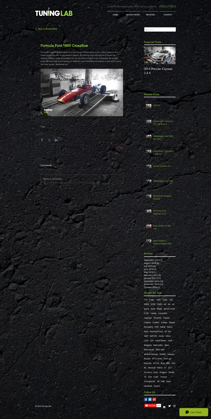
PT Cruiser (157, 358)
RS (145, 367)
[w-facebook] (164, 407)
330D (146, 304)
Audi (153, 308)
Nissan (147, 358)
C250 (146, 313)
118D (151, 299)
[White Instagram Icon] (174, 405)
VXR (163, 381)
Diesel (172, 322)
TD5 (150, 376)
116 (145, 299)
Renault (152, 367)
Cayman (148, 317)
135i (171, 299)
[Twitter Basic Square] (150, 399)
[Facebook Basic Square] (145, 399)
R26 (163, 363)
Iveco (168, 336)
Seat (156, 372)
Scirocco (148, 372)
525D (153, 304)
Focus (169, 326)
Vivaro (157, 386)
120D (158, 299)
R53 (173, 363)
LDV (152, 340)
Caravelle (162, 313)
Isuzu (161, 336)
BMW (159, 308)
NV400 (163, 354)
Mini (167, 345)
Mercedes (158, 345)
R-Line (156, 363)
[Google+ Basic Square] (154, 399)
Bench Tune (169, 308)
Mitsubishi (149, 349)
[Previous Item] (148, 55)
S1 (165, 367)
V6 (158, 381)
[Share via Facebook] (42, 140)
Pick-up (167, 358)
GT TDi (167, 331)
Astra (146, 308)
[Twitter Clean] (169, 405)
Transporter (149, 381)
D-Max (164, 322)
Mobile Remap (151, 354)
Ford (42, 131)
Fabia (162, 326)
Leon (170, 340)
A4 (169, 304)
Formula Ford (49, 131)
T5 (145, 376)
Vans (168, 381)
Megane (148, 345)
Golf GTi (153, 336)
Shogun (163, 372)
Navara (171, 354)
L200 (146, 340)
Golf (146, 336)
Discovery (148, 326)
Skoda (171, 372)
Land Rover (160, 340)
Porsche (148, 363)
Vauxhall (148, 386)
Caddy (153, 313)
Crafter (156, 322)
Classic (58, 131)
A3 (165, 304)
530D (159, 304)
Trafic (156, 376)
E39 (156, 326)
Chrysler (157, 317)
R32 (168, 363)
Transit (163, 376)
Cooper (147, 322)
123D (164, 299)
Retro (64, 131)
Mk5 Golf (160, 349)
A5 (173, 304)
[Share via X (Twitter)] (49, 140)
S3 (169, 367)
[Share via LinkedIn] (56, 140)
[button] (133, 13)
